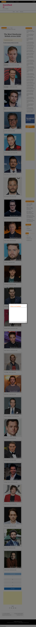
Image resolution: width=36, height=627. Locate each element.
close (26, 322)
